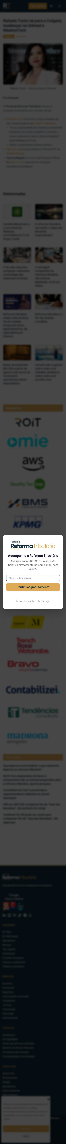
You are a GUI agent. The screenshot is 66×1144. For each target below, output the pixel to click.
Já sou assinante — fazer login (33, 601)
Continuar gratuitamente (33, 587)
